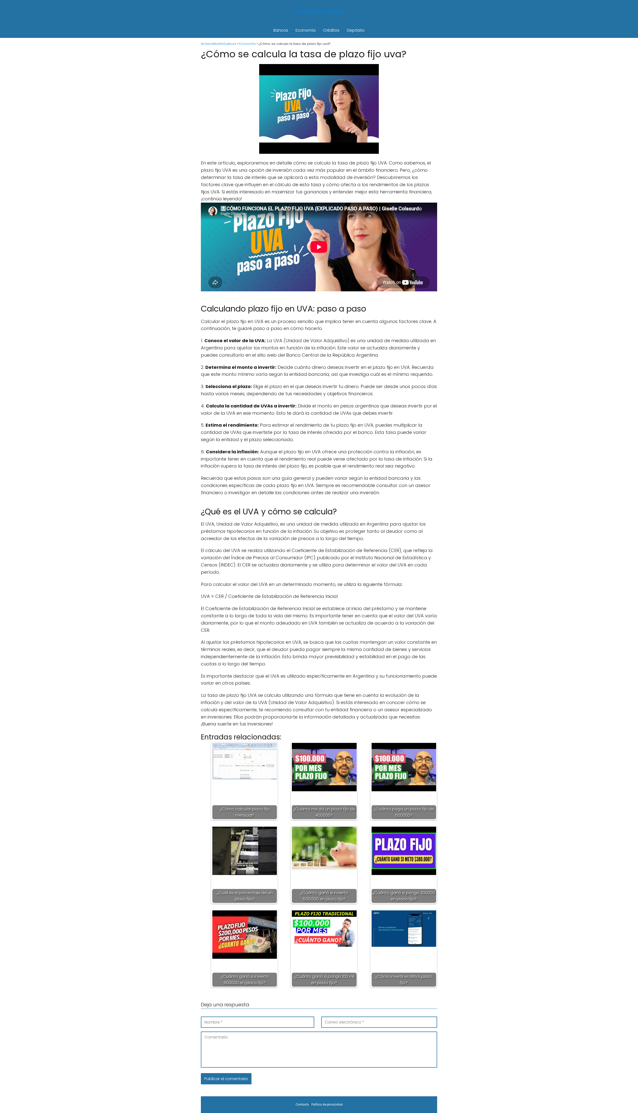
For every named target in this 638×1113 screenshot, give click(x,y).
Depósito (356, 30)
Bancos (280, 30)
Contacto (302, 1105)
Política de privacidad (327, 1105)
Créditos (331, 30)
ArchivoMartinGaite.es (319, 11)
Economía (306, 30)
